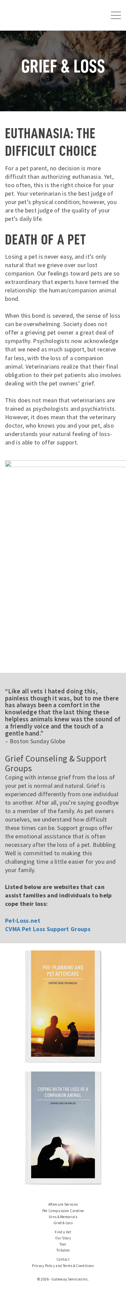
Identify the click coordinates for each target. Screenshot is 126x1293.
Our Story (63, 1238)
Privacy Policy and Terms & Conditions (63, 1265)
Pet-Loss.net (22, 920)
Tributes (63, 1250)
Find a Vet (63, 1232)
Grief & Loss (63, 1222)
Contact (63, 1259)
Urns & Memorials (63, 1216)
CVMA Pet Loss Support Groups (47, 929)
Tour (62, 1244)
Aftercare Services (63, 1204)
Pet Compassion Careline (63, 1210)
